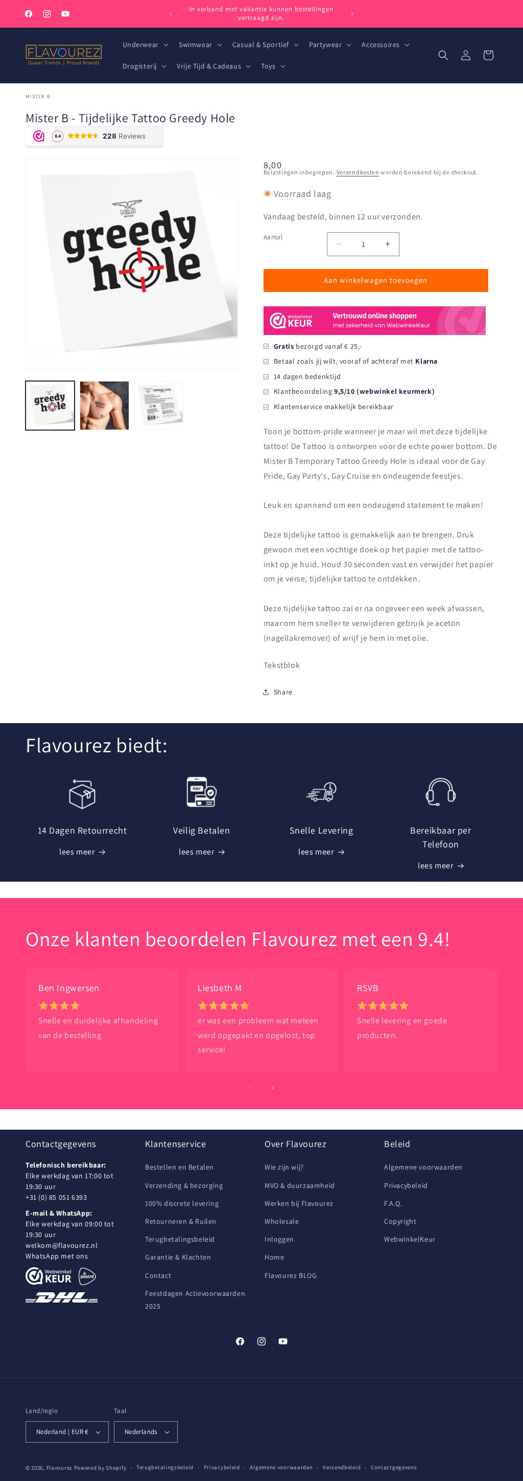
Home (274, 1257)
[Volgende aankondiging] (352, 14)
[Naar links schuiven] (250, 1087)
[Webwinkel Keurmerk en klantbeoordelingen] (49, 1276)
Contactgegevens (394, 1467)
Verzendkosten (358, 172)
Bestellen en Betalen (179, 1167)
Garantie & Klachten (178, 1257)
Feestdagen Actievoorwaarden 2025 (195, 1300)
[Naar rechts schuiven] (273, 1087)
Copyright (400, 1221)
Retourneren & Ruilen (181, 1221)
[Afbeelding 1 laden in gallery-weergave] (50, 405)
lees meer (76, 851)
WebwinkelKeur (410, 1239)
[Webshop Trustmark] (375, 333)
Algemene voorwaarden (423, 1167)
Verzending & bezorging (184, 1185)
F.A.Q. (393, 1203)
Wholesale (282, 1221)
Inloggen (279, 1239)
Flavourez (59, 1467)
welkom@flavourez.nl (62, 1245)
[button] (144, 44)
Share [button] (283, 692)
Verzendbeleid (342, 1467)
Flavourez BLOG (291, 1275)
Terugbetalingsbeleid (180, 1239)
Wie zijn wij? (284, 1167)
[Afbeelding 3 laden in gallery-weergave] (158, 405)
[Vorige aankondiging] (170, 14)
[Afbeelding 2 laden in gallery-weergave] (104, 405)
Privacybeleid (406, 1185)
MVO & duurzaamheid (300, 1185)
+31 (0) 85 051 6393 (56, 1197)
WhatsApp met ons (57, 1256)
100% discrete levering (182, 1203)
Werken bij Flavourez (299, 1203)
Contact (158, 1275)
